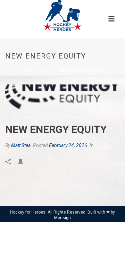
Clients (48, 71)
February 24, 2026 (68, 145)
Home (30, 71)
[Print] (24, 161)
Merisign (62, 217)
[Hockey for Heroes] (62, 15)
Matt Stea (21, 145)
